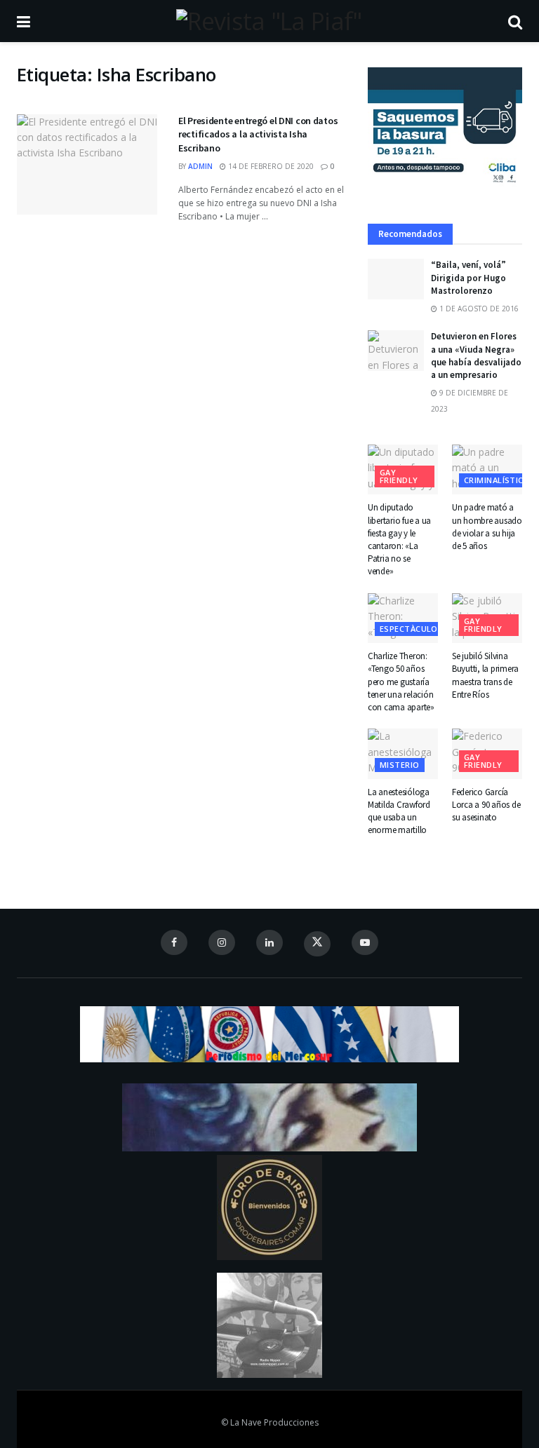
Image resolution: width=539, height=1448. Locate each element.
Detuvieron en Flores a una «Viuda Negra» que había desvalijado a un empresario (476, 355)
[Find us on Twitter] (317, 943)
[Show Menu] (23, 21)
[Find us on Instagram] (221, 942)
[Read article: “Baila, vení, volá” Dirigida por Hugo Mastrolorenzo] (396, 279)
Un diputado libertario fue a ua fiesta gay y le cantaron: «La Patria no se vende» (399, 539)
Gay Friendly (399, 476)
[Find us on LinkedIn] (269, 942)
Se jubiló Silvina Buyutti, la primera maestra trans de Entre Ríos (485, 675)
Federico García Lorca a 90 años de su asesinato (486, 804)
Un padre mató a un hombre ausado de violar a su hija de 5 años (487, 526)
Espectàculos (411, 628)
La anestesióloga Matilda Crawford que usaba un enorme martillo (399, 811)
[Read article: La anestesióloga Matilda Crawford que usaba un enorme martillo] (403, 754)
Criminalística (496, 480)
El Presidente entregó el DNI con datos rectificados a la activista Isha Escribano (258, 134)
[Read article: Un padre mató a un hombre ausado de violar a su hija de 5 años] (487, 470)
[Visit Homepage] (268, 21)
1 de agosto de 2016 (478, 308)
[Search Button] (515, 21)
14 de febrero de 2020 (270, 166)
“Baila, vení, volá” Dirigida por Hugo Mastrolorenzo (468, 277)
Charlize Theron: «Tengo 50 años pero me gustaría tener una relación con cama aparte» (401, 681)
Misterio (400, 764)
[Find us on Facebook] (174, 942)
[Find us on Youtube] (365, 942)
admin (200, 166)
